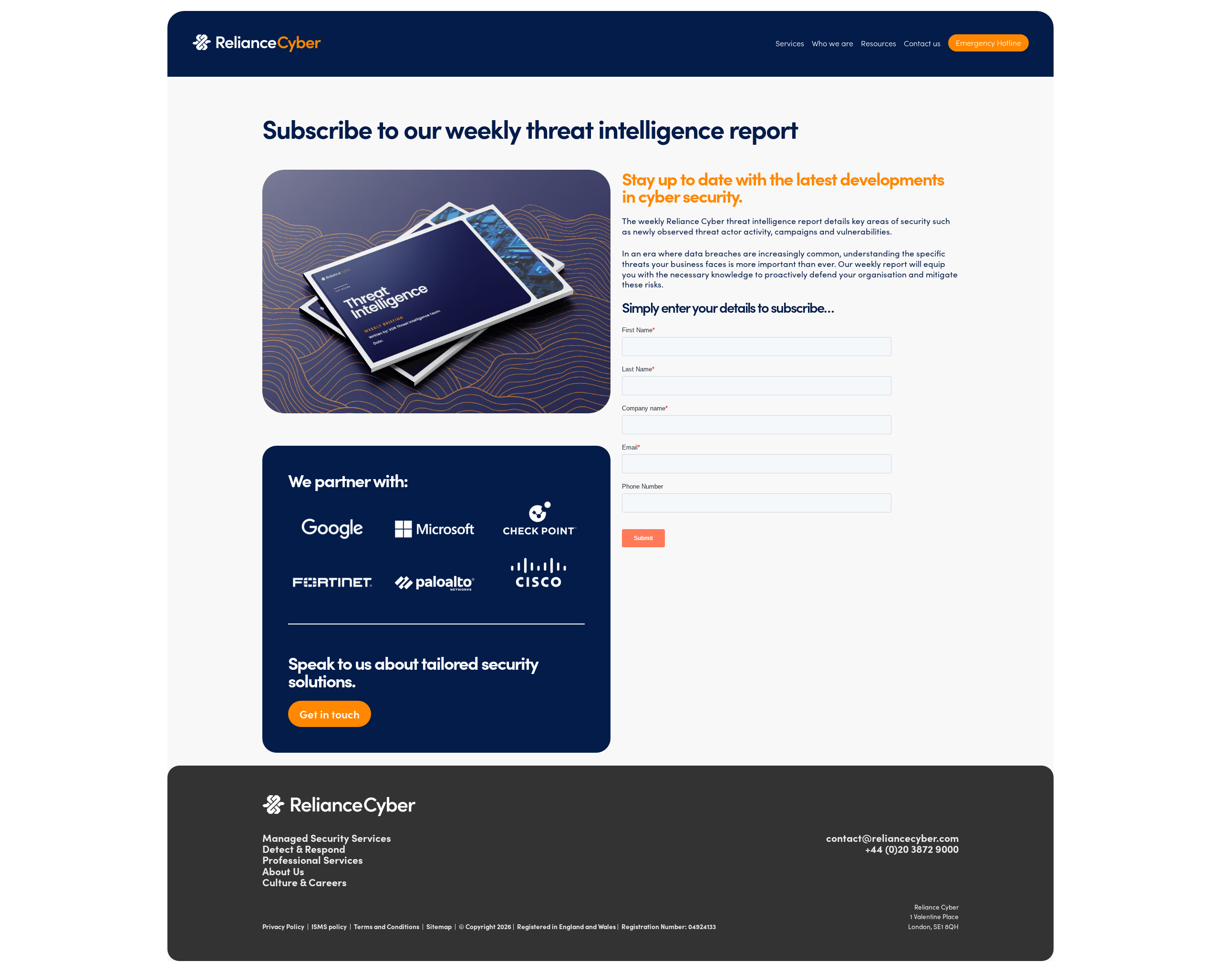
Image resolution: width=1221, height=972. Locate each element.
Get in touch (330, 713)
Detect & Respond (303, 848)
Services (790, 43)
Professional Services (312, 859)
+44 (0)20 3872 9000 (912, 848)
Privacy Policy (283, 926)
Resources (878, 43)
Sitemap (439, 926)
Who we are (832, 43)
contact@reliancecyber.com (892, 837)
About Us (283, 871)
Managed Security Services (326, 837)
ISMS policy (329, 926)
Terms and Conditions (386, 926)
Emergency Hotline (988, 42)
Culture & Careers (304, 882)
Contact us (922, 43)
